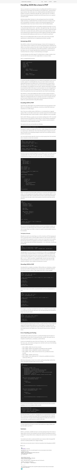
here (27, 255)
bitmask (47, 129)
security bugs (25, 114)
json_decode (52, 267)
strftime (40, 99)
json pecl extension (49, 105)
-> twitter (50, 1)
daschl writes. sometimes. (26, 1)
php (22, 445)
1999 (29, 23)
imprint (45, 1)
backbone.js (32, 34)
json (24, 445)
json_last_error (26, 342)
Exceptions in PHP (51, 443)
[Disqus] (38, 458)
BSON (47, 84)
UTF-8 (37, 83)
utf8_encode (28, 419)
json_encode (49, 10)
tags (42, 1)
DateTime (47, 194)
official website (49, 23)
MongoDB (51, 88)
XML (50, 31)
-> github (54, 1)
